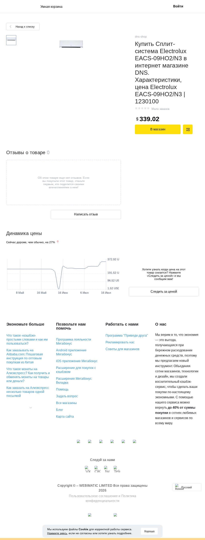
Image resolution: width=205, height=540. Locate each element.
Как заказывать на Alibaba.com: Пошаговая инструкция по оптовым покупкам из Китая (24, 356)
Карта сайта (65, 416)
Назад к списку (25, 26)
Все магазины (66, 403)
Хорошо (149, 531)
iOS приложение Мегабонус (76, 361)
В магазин (157, 129)
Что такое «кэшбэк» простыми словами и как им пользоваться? (27, 339)
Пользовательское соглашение (93, 496)
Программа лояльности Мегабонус (73, 341)
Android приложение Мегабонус (71, 352)
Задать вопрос (67, 396)
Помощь (62, 389)
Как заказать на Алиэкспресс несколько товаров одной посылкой (27, 391)
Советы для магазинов (123, 349)
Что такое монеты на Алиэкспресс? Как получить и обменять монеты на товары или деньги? (28, 375)
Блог (59, 409)
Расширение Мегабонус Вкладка (74, 380)
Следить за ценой (164, 291)
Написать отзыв (86, 214)
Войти (178, 6)
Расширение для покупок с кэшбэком (76, 370)
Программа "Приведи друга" (127, 335)
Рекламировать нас (120, 342)
